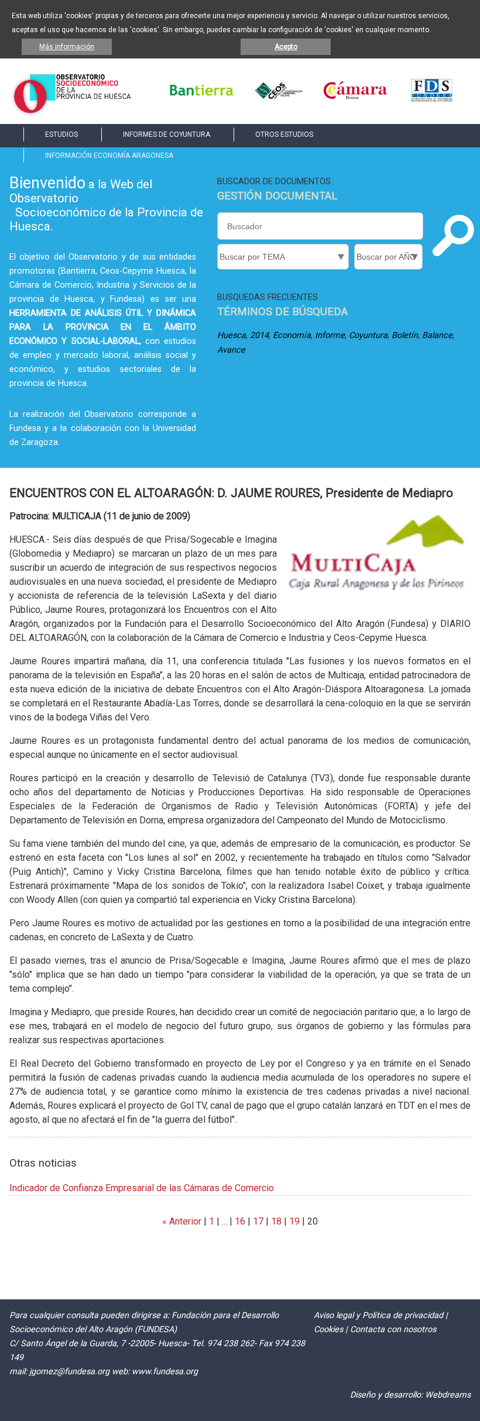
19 (294, 1221)
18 (276, 1221)
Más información (66, 47)
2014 (259, 335)
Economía (292, 335)
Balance (437, 335)
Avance (231, 350)
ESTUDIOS (61, 134)
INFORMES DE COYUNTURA (166, 134)
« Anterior (181, 1221)
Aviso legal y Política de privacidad (378, 1315)
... (224, 1221)
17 (258, 1221)
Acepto (286, 47)
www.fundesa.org (165, 1372)
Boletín (405, 335)
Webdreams (448, 1395)
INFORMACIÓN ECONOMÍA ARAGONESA (109, 155)
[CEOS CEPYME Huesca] (278, 99)
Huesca (231, 335)
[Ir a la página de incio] (71, 112)
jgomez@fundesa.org (69, 1372)
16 (240, 1221)
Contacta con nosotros (393, 1329)
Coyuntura (368, 335)
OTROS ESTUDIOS (284, 134)
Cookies (328, 1329)
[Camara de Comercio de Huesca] (355, 99)
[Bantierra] (201, 99)
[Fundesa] (432, 99)
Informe (330, 335)
